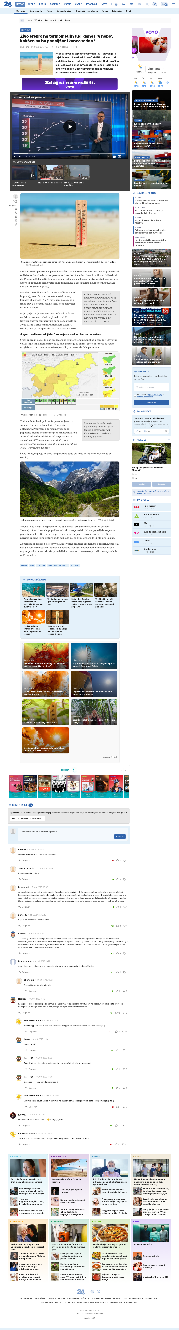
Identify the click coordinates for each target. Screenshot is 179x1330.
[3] (16, 786)
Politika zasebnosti (133, 1298)
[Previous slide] (121, 770)
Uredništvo (39, 1298)
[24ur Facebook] (92, 1292)
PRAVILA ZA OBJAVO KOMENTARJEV (27, 818)
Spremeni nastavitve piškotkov (106, 1298)
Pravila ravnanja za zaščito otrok (58, 1303)
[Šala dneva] (165, 431)
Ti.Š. (15, 202)
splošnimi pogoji (155, 394)
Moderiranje (73, 1298)
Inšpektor (117, 11)
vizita (97, 1156)
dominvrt (58, 1222)
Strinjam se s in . (150, 395)
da (136, 474)
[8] (87, 786)
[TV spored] (131, 4)
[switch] (164, 4)
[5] (44, 786)
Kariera (61, 1298)
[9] (102, 786)
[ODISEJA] (68, 770)
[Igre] (124, 4)
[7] (73, 786)
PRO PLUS (52, 1298)
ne (136, 478)
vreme (24, 565)
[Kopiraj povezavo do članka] (16, 224)
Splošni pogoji (152, 1298)
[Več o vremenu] (167, 82)
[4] (30, 786)
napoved (75, 565)
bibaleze (16, 1156)
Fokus (105, 11)
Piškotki (85, 1298)
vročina (41, 565)
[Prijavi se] (155, 4)
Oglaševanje (26, 1298)
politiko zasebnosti (145, 397)
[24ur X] (98, 1292)
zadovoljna (59, 1156)
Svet (128, 11)
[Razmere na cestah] (139, 4)
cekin (138, 1156)
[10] (116, 786)
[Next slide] (125, 770)
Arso (32, 565)
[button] (25, 175)
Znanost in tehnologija (86, 11)
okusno (98, 1222)
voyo (137, 1222)
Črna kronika (36, 11)
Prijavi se (119, 836)
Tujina (49, 11)
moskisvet (17, 1222)
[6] (59, 786)
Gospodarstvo (64, 11)
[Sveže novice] (22, 20)
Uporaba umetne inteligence (124, 1303)
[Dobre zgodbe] (116, 4)
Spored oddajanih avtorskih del (92, 1303)
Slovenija (20, 11)
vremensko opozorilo (58, 565)
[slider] (70, 153)
